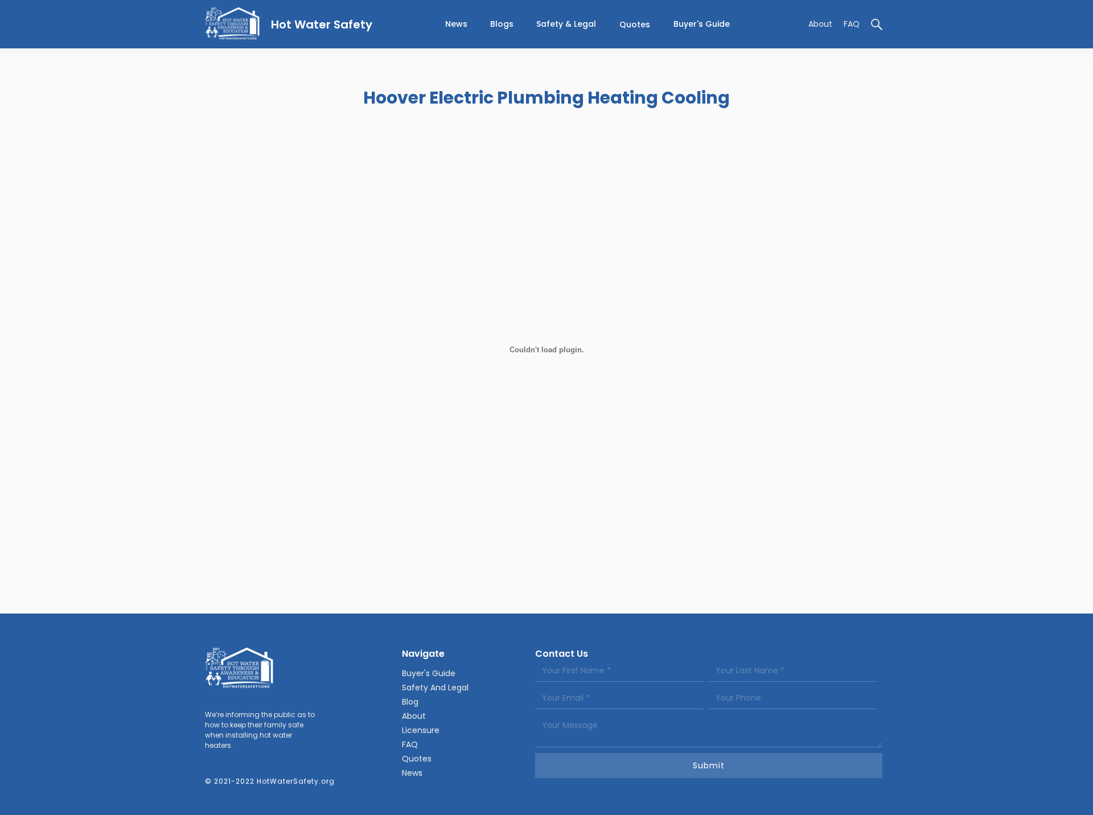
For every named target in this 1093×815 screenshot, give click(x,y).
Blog (410, 701)
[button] (566, 24)
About (820, 24)
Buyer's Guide (701, 24)
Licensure (420, 730)
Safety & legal (566, 24)
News (412, 773)
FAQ (852, 24)
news (456, 24)
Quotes (634, 24)
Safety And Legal (435, 687)
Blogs (501, 24)
